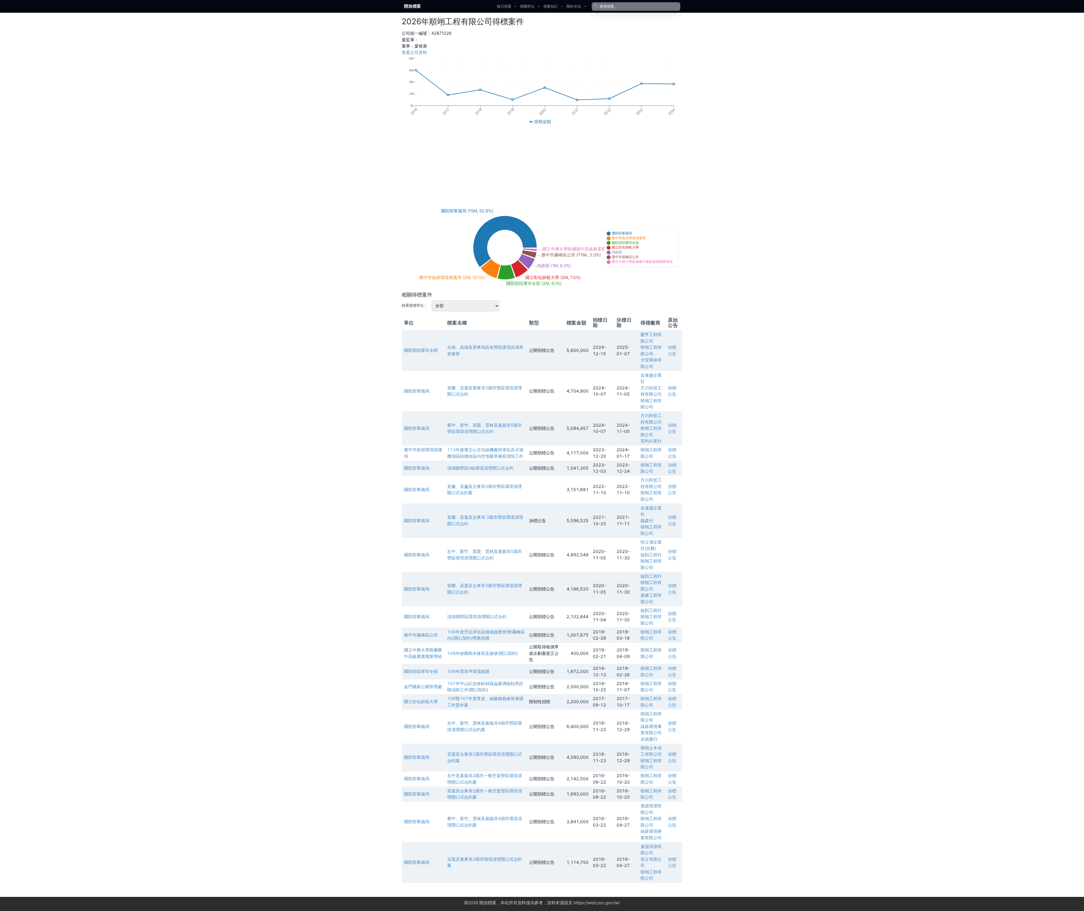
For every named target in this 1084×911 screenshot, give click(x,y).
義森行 (647, 520)
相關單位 (527, 6)
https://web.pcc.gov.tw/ (597, 902)
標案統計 (550, 6)
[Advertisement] (542, 165)
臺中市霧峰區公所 (421, 635)
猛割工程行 (651, 554)
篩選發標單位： (414, 305)
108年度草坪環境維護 (468, 671)
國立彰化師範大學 (421, 701)
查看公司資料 (414, 52)
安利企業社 (651, 441)
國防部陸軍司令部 (421, 350)
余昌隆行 (649, 739)
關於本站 (574, 6)
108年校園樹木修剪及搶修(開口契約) (482, 653)
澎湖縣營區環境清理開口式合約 (476, 616)
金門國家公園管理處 (423, 686)
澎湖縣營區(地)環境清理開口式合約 (480, 468)
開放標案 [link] (412, 6)
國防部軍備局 (416, 391)
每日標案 (504, 6)
